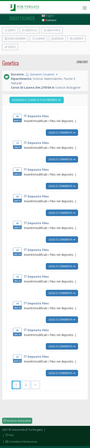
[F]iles (11, 47)
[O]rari (40, 38)
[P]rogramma (17, 38)
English (49, 16)
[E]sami (58, 38)
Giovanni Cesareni (42, 74)
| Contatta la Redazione (19, 441)
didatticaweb (22, 18)
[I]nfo (12, 30)
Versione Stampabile (18, 421)
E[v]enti (78, 38)
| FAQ (8, 435)
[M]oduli (31, 30)
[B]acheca (53, 30)
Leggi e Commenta (61, 132)
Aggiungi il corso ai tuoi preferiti (35, 100)
